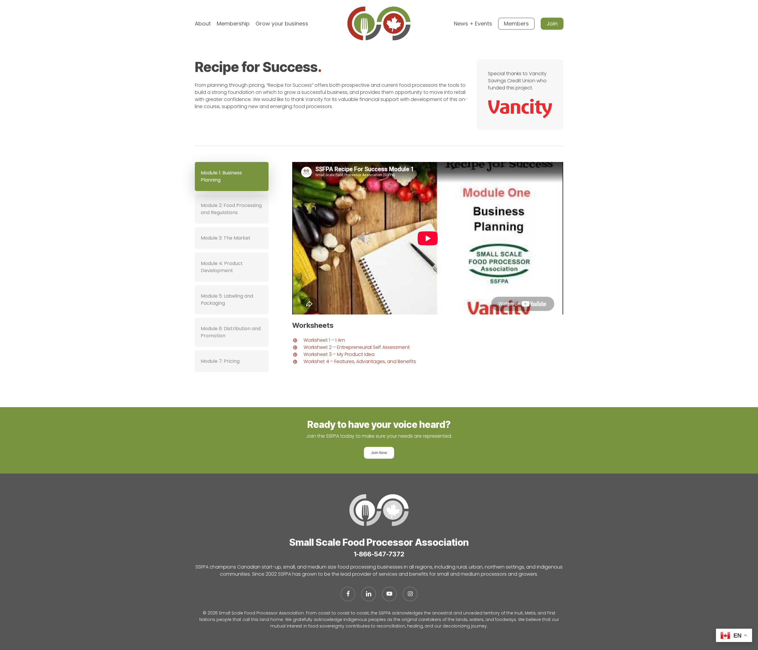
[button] (232, 176)
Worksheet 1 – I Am (324, 340)
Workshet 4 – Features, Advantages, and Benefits (359, 361)
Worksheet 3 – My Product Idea (339, 354)
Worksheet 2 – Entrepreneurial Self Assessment (356, 347)
